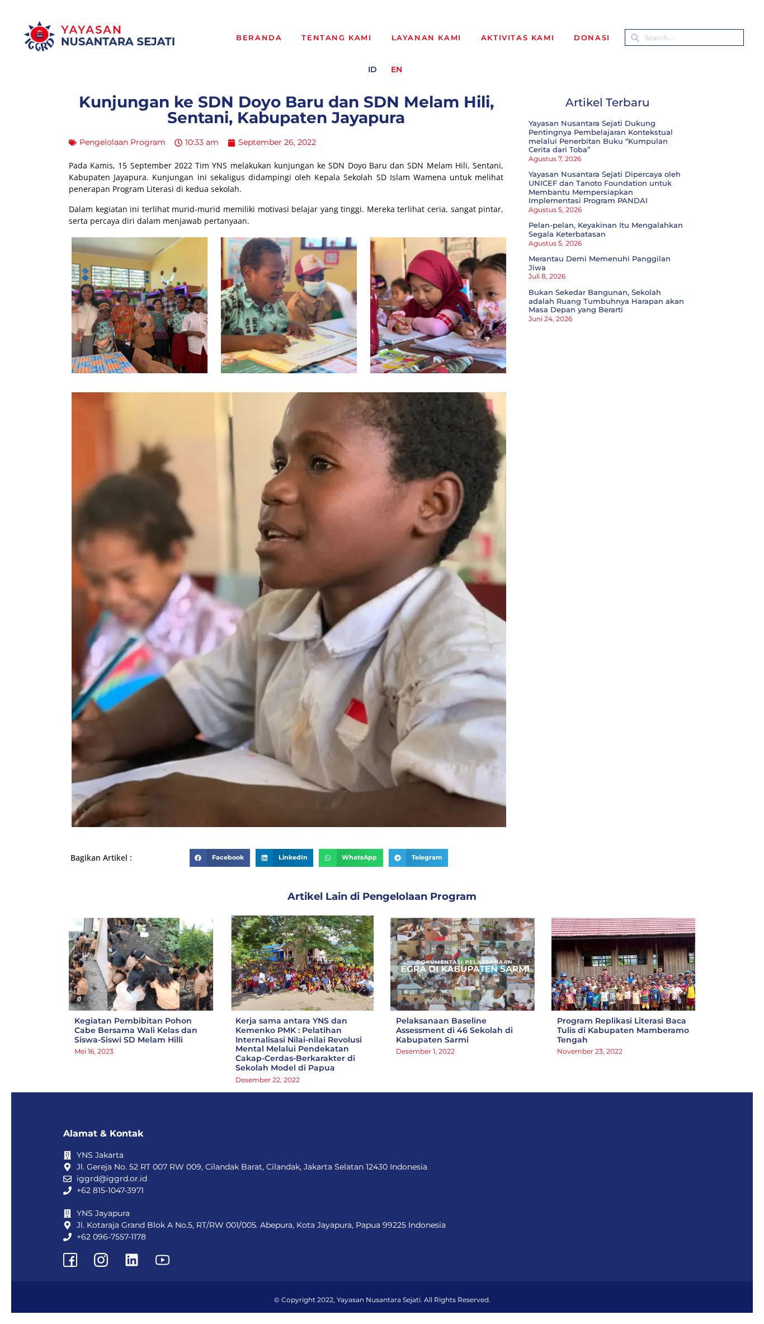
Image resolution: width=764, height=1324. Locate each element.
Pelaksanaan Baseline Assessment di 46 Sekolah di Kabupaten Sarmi (454, 1030)
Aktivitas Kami (517, 37)
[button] (220, 858)
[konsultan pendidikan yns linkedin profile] (131, 1260)
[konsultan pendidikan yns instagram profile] (101, 1260)
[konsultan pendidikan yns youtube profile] (162, 1260)
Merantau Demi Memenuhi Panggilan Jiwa (600, 263)
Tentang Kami (336, 37)
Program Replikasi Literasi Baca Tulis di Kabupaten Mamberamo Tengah (623, 1030)
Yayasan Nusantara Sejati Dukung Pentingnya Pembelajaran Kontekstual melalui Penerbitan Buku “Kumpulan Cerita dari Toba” (601, 136)
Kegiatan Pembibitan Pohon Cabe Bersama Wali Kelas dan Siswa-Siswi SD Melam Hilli (135, 1030)
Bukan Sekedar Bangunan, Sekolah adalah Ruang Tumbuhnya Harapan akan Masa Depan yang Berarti (606, 301)
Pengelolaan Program (122, 142)
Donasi (592, 37)
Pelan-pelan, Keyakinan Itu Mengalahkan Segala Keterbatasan (606, 229)
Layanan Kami (426, 37)
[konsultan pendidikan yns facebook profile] (70, 1260)
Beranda (259, 37)
